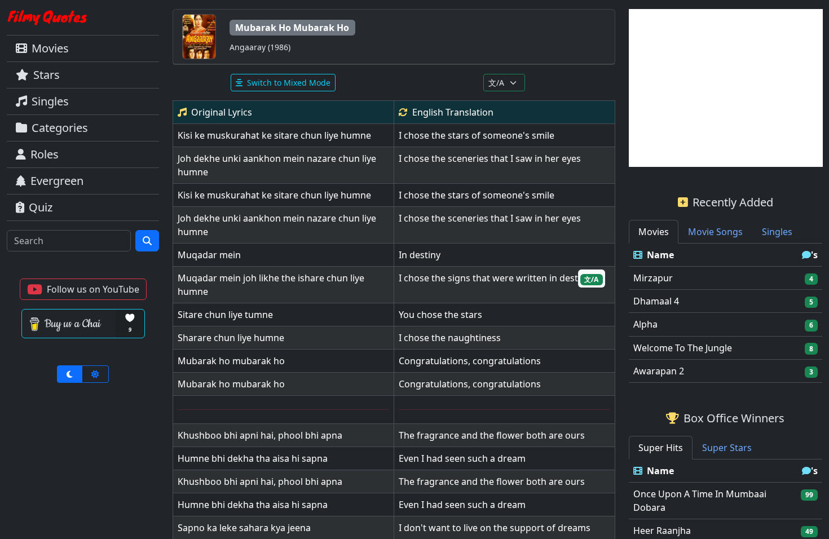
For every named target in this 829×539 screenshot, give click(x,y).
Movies (50, 48)
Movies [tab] (653, 232)
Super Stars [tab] (727, 447)
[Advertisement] (726, 88)
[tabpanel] (726, 313)
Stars (46, 74)
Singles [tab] (777, 232)
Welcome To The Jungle (682, 348)
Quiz (40, 207)
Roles (44, 154)
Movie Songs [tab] (715, 232)
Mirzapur (653, 278)
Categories (60, 127)
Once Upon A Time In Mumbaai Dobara (699, 501)
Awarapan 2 (658, 371)
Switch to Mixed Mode (288, 82)
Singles (50, 101)
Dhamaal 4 (656, 301)
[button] (83, 289)
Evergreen (56, 180)
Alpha (645, 324)
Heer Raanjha (662, 530)
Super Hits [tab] (660, 447)
